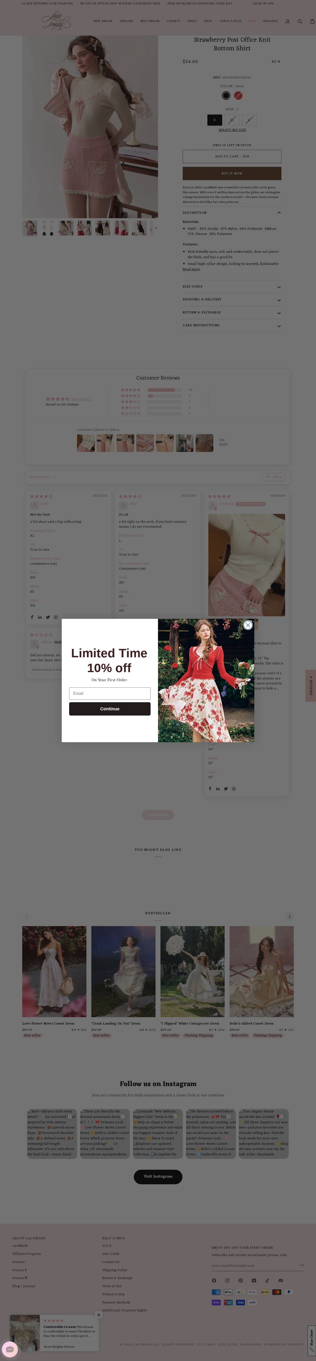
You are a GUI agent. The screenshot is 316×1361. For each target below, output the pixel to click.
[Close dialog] (248, 625)
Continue (109, 708)
